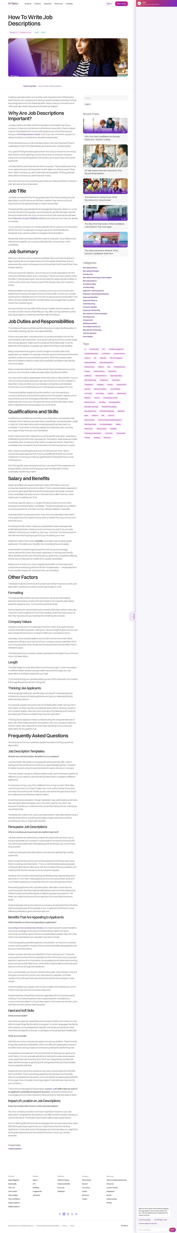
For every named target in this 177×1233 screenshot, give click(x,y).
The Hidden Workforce (91, 327)
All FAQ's (109, 1203)
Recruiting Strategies (91, 271)
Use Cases (60, 1188)
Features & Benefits (63, 1184)
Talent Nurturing (89, 304)
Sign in (109, 4)
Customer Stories (112, 1188)
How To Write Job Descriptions (49, 86)
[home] (13, 3)
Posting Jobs (88, 274)
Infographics (111, 1191)
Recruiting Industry (90, 268)
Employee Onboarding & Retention (96, 294)
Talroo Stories (86, 1180)
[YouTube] (76, 1214)
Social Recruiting (89, 284)
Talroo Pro (11, 1188)
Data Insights (88, 336)
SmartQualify (12, 1184)
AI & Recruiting (88, 287)
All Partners (36, 1195)
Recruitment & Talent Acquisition (95, 313)
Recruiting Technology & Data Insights (97, 277)
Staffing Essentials (90, 323)
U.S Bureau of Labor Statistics (25, 218)
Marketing (36, 1188)
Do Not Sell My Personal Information (47, 1226)
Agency (35, 1180)
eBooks (109, 1195)
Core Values (86, 1188)
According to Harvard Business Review (26, 928)
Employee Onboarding (91, 310)
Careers (84, 1191)
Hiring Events (88, 320)
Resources (110, 1184)
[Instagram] (68, 1214)
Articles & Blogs (112, 1199)
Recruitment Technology (92, 330)
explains (48, 1088)
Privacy (64, 1226)
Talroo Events (12, 1191)
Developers (61, 1191)
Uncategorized (88, 317)
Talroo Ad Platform (14, 1199)
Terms (72, 1226)
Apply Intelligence (13, 1180)
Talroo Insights (13, 1195)
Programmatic (37, 1191)
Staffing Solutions (13, 1207)
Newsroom (85, 1195)
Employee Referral (90, 300)
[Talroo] (124, 1225)
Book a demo (121, 4)
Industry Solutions (14, 1203)
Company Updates (90, 307)
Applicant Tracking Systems (93, 291)
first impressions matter (29, 134)
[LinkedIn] (64, 1214)
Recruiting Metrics (90, 281)
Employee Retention (90, 297)
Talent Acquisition (29, 86)
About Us (85, 1184)
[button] (28, 4)
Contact (84, 1199)
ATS (34, 1184)
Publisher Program (63, 1180)
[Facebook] (60, 1214)
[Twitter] (72, 1214)
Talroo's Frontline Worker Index (117, 1180)
